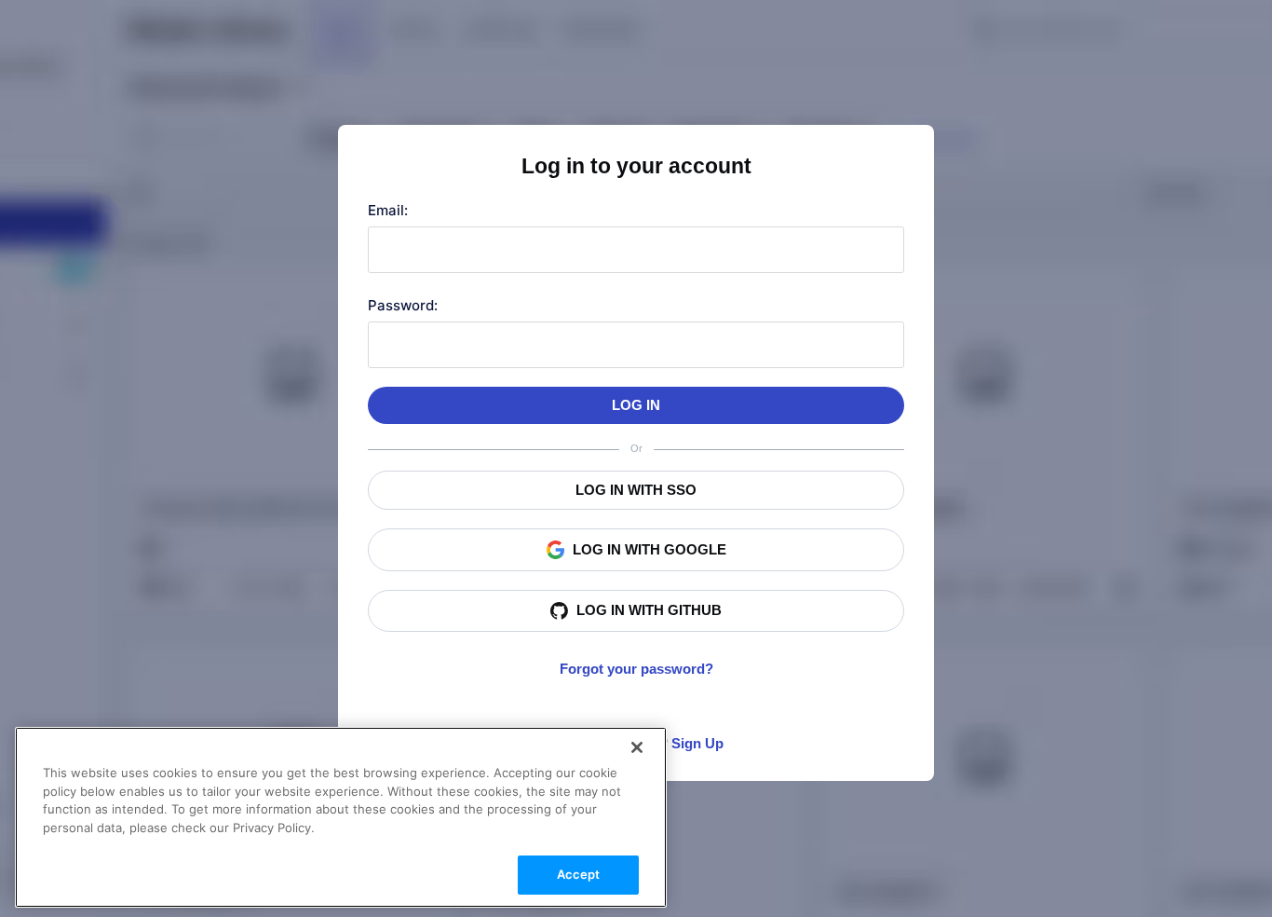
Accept (579, 874)
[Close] (636, 747)
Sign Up (697, 743)
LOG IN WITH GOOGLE (649, 549)
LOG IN (636, 405)
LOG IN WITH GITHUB (649, 610)
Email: (388, 210)
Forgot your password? (636, 669)
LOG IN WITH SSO (636, 490)
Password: (403, 305)
